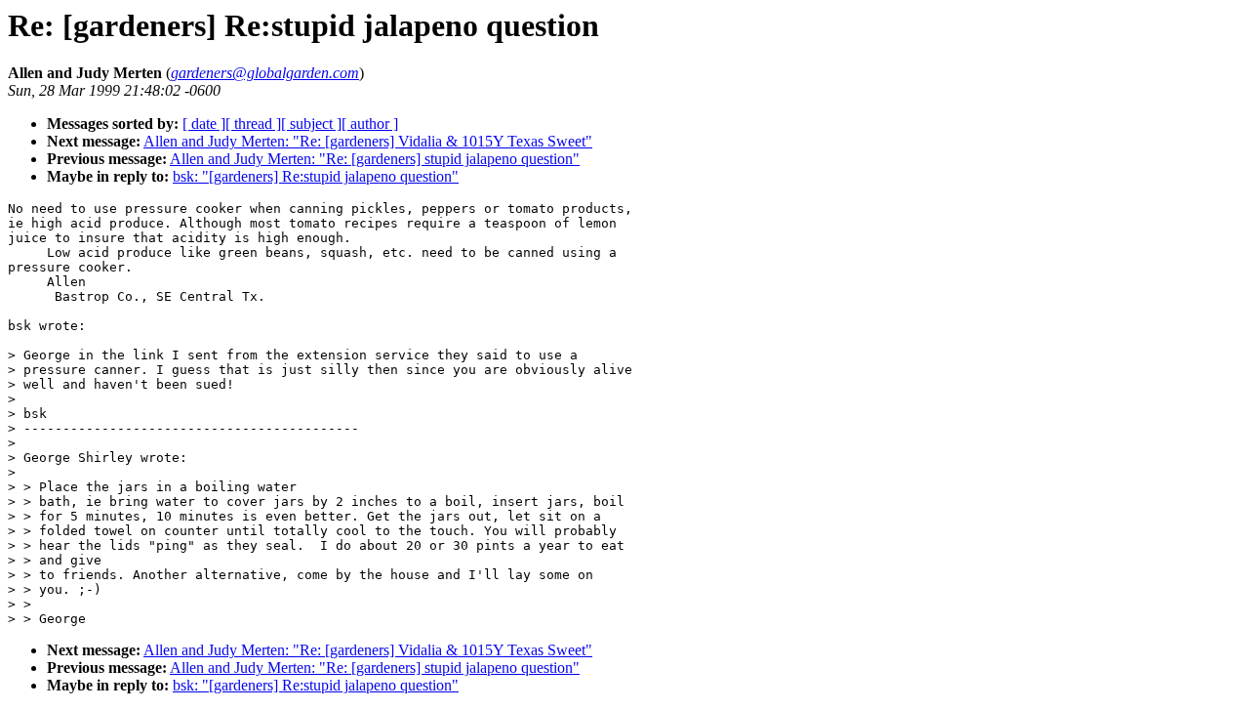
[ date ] (203, 123)
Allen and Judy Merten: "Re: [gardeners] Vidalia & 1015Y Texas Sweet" (367, 141)
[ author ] (370, 123)
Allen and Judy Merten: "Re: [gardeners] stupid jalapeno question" (375, 158)
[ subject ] (311, 123)
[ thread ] (253, 123)
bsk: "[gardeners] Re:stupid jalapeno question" (316, 176)
